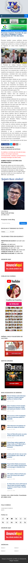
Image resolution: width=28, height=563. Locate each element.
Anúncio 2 (16, 547)
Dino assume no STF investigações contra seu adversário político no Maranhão (16, 417)
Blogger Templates (14, 560)
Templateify (9, 558)
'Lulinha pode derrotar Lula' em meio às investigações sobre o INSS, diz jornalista (16, 455)
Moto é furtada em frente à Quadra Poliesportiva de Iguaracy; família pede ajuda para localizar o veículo (16, 407)
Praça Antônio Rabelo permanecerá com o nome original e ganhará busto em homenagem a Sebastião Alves (17, 465)
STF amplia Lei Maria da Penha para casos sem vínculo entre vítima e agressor (16, 475)
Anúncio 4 (16, 550)
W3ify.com (17, 558)
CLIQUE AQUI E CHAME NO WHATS (7, 509)
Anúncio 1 (3, 547)
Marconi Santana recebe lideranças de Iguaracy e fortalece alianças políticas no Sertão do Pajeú (16, 397)
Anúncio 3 (3, 550)
